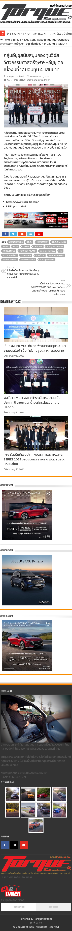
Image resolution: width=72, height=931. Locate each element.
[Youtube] (37, 923)
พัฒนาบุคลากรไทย (56, 255)
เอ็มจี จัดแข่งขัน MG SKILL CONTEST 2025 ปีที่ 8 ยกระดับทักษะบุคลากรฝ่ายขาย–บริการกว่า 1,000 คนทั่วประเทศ (48, 287)
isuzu (29, 242)
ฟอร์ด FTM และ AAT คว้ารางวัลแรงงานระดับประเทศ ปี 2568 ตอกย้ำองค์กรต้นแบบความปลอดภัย (32, 402)
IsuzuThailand (59, 242)
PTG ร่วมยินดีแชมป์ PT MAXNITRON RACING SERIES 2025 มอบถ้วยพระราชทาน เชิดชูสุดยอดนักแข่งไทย (34, 459)
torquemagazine (55, 246)
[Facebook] (5, 845)
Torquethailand (43, 919)
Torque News (20, 40)
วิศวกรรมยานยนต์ (28, 259)
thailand (38, 246)
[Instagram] (14, 845)
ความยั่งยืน (40, 255)
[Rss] (31, 923)
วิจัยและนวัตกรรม (10, 259)
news (15, 246)
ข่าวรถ (47, 79)
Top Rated (18, 907)
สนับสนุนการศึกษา (47, 259)
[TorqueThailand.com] (36, 13)
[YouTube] (24, 845)
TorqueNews (9, 251)
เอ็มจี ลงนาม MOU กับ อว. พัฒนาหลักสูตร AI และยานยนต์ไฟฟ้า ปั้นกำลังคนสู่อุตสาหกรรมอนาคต (35, 348)
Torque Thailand (15, 76)
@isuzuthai (19, 206)
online (26, 246)
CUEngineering (16, 242)
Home (7, 40)
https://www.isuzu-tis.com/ (22, 202)
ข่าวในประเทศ (26, 255)
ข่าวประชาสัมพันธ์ (35, 79)
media (6, 246)
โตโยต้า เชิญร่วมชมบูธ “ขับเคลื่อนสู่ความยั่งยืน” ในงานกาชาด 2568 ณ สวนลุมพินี (23, 272)
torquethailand (27, 251)
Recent (53, 907)
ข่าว (61, 251)
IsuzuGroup (42, 242)
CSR (32, 40)
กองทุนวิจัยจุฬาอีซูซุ (47, 251)
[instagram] (40, 923)
